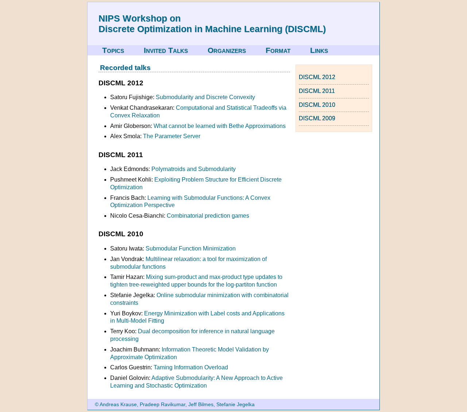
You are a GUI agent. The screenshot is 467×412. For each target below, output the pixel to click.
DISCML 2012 (317, 77)
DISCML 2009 (317, 118)
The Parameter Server (171, 136)
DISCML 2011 (317, 91)
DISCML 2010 (317, 105)
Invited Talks (166, 50)
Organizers (227, 50)
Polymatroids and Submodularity (193, 169)
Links (319, 50)
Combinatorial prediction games (208, 216)
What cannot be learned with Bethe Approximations (220, 126)
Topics (113, 50)
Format (278, 50)
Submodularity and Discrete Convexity (205, 97)
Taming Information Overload (191, 367)
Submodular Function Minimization (191, 248)
